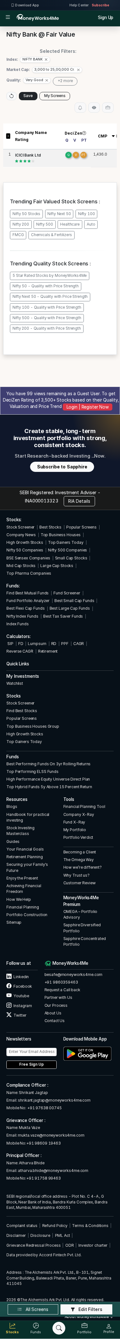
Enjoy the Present (22, 878)
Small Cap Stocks (71, 558)
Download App (26, 5)
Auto (91, 224)
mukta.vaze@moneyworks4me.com (51, 1135)
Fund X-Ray (74, 822)
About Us (52, 1013)
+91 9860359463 (61, 982)
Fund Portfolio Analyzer (28, 600)
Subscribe (100, 5)
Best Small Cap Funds (74, 600)
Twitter (19, 1015)
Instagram (22, 1005)
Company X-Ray (78, 814)
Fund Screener (66, 593)
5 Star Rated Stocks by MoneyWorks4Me (49, 275)
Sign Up (105, 17)
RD (54, 643)
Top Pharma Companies (28, 573)
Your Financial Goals (25, 849)
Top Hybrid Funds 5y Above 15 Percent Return (49, 786)
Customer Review (79, 882)
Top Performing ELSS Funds (32, 771)
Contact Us (54, 1020)
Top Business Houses (61, 534)
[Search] (58, 1328)
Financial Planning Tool (84, 806)
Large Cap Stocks (56, 565)
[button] (35, 60)
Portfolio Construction (26, 914)
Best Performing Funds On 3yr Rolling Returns (48, 763)
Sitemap (13, 922)
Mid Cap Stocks (21, 565)
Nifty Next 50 (59, 214)
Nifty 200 (20, 224)
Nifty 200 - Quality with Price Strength (46, 328)
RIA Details (79, 501)
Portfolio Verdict (78, 837)
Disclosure (40, 1235)
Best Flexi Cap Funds (25, 608)
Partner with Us (58, 997)
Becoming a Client (79, 852)
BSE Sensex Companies (28, 558)
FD (20, 643)
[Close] (46, 59)
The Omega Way (78, 859)
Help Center (79, 5)
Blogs (11, 806)
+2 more (65, 81)
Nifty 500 (44, 224)
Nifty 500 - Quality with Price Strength (46, 318)
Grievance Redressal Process (33, 1245)
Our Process (56, 1005)
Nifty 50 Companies (24, 550)
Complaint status (21, 1225)
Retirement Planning (24, 856)
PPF (64, 643)
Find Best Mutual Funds (27, 593)
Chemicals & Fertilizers (51, 235)
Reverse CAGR (19, 651)
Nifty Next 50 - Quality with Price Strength (50, 296)
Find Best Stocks (21, 710)
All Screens (36, 1309)
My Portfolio (74, 829)
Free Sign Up (31, 1064)
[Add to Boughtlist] (108, 107)
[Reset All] (11, 96)
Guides (12, 841)
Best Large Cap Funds (70, 608)
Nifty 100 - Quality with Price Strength (46, 307)
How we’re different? (82, 867)
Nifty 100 (86, 214)
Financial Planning (22, 907)
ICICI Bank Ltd (28, 155)
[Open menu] (7, 17)
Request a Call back (62, 989)
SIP (9, 643)
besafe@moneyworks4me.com (73, 974)
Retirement (48, 651)
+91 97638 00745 (44, 1107)
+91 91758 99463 (43, 1178)
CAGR (78, 643)
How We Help (18, 899)
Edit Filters (89, 1309)
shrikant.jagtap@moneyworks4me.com (54, 1100)
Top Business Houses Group (32, 726)
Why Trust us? (76, 875)
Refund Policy (55, 1225)
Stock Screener (20, 527)
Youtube (21, 995)
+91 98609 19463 (43, 1143)
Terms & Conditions (90, 1225)
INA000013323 (41, 500)
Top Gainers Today (66, 542)
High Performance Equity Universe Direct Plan (48, 779)
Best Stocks (50, 527)
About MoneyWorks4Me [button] (87, 1316)
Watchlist (14, 683)
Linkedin (21, 976)
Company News (21, 534)
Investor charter (93, 1245)
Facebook (22, 986)
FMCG (18, 235)
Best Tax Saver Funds (63, 616)
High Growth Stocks (24, 542)
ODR (69, 1245)
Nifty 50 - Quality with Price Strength (45, 286)
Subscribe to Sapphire (62, 466)
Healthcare (70, 224)
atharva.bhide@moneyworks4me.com (53, 1170)
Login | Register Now (88, 407)
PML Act (62, 1235)
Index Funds (17, 623)
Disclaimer (16, 1235)
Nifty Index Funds (22, 616)
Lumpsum (37, 643)
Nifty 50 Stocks (26, 214)
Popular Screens (81, 527)
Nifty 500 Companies (67, 550)
